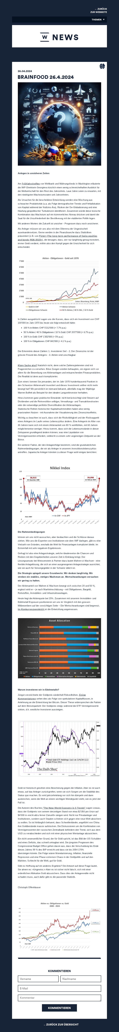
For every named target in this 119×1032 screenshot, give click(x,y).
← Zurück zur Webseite (98, 10)
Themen (96, 19)
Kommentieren (59, 1008)
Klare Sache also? (27, 365)
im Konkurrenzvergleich (31, 609)
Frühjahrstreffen (31, 183)
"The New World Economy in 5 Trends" (64, 807)
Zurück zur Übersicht (62, 1024)
